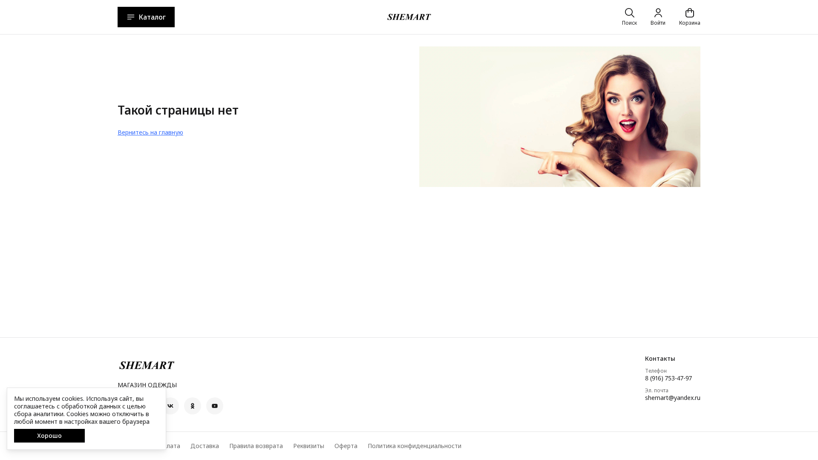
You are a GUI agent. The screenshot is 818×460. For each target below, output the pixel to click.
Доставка (204, 446)
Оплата (169, 446)
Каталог (152, 17)
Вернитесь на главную (150, 132)
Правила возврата (256, 446)
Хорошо (49, 435)
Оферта (345, 446)
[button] (170, 405)
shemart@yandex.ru (672, 398)
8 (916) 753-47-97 (668, 378)
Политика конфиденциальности (414, 446)
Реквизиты (308, 446)
